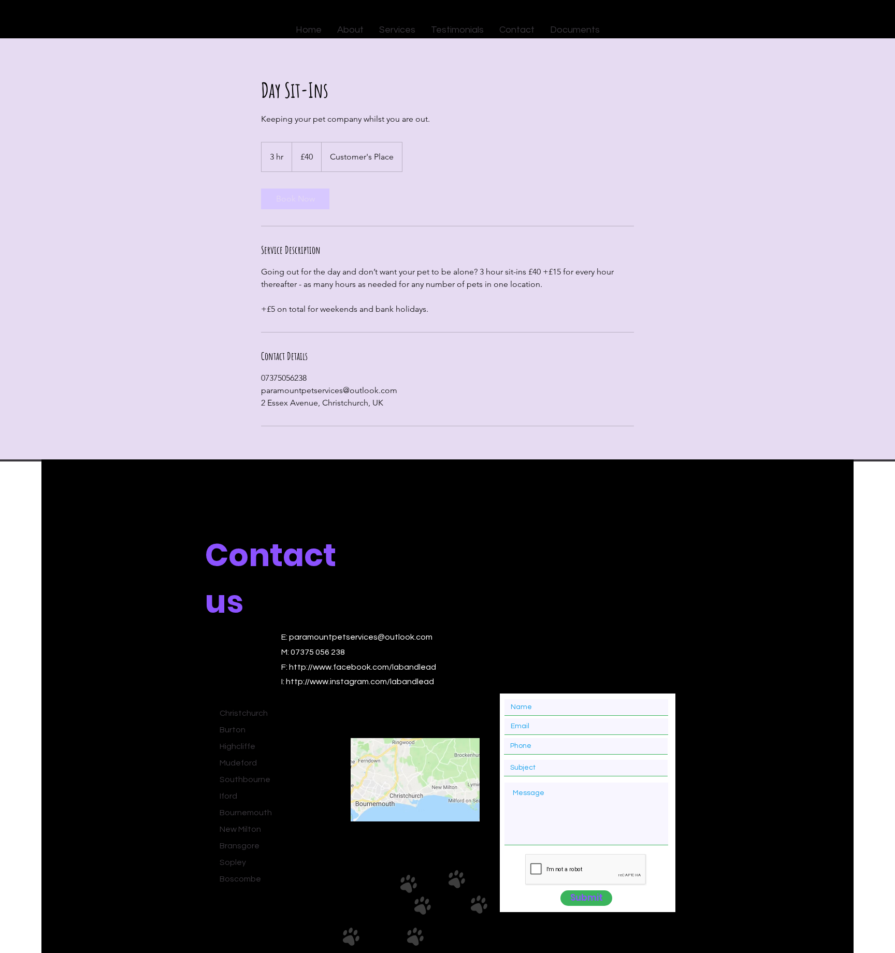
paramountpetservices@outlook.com (360, 637)
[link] (295, 199)
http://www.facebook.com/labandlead (362, 667)
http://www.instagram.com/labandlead (360, 681)
